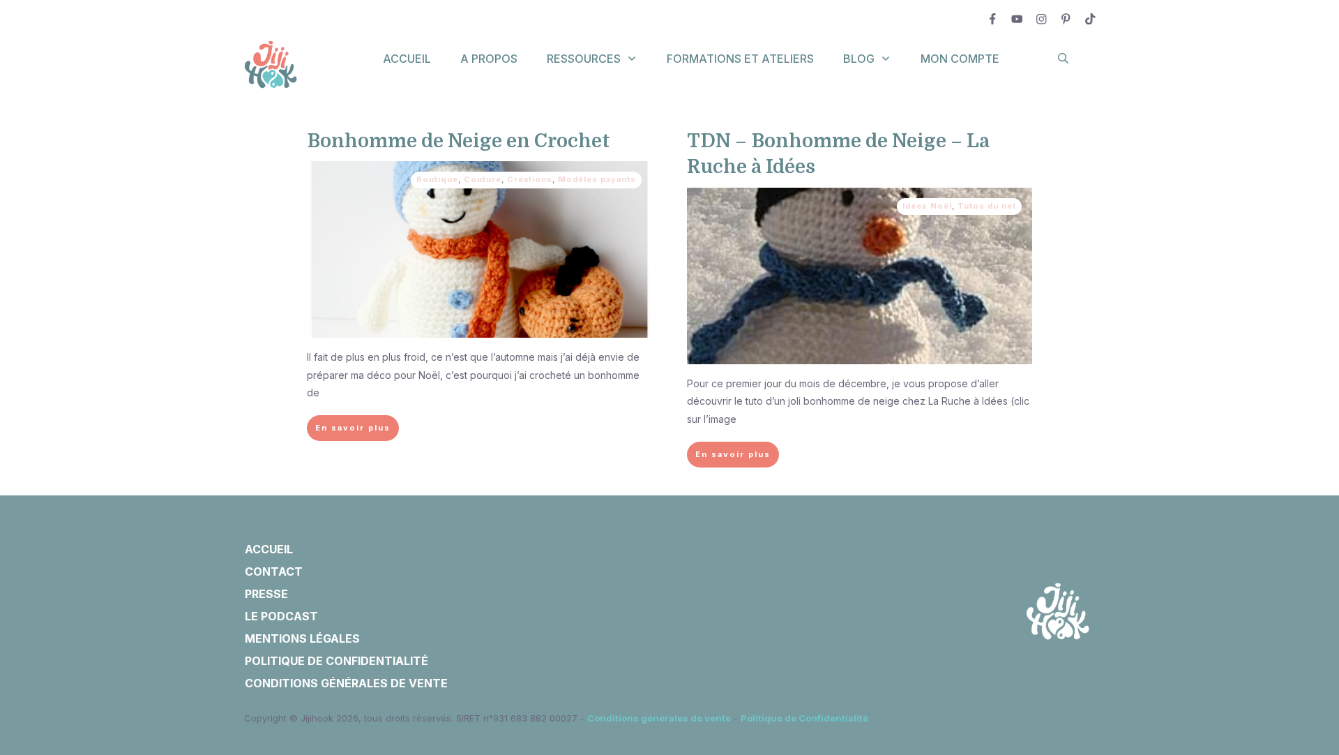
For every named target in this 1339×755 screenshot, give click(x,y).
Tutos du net (987, 206)
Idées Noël (927, 206)
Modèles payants (597, 179)
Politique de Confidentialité (804, 718)
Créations (529, 179)
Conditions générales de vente (659, 718)
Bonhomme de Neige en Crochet (458, 140)
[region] (181, 626)
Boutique (437, 179)
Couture (482, 179)
